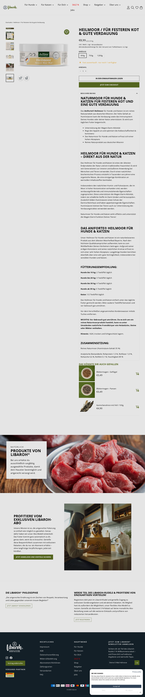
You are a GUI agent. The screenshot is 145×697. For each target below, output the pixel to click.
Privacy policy (136, 672)
